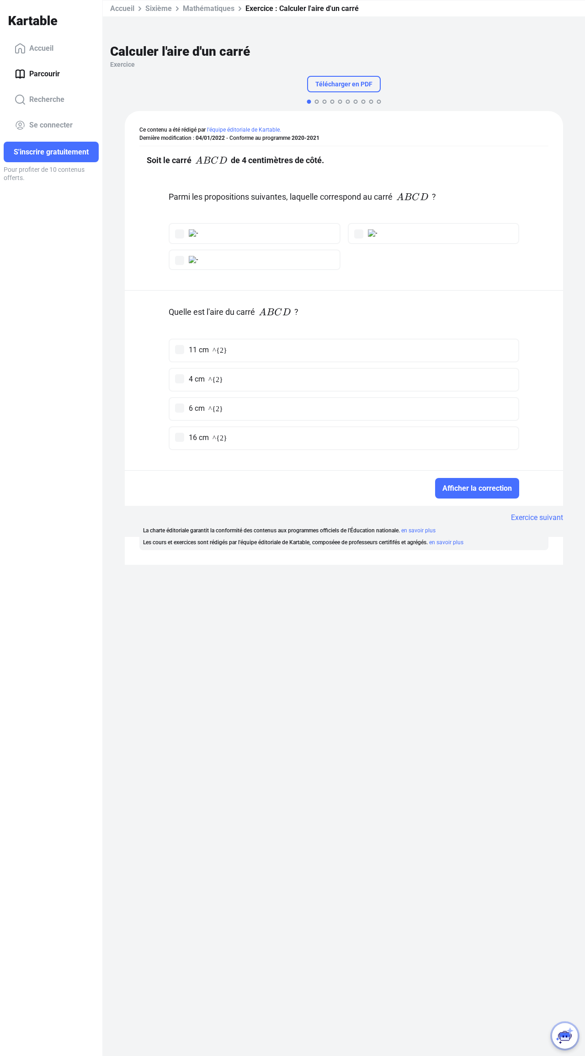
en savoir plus (418, 530)
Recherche (46, 99)
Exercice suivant (537, 517)
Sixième (158, 8)
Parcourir (44, 73)
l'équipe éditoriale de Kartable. (244, 130)
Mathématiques (208, 8)
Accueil (41, 48)
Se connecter (51, 125)
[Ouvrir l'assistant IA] (565, 1036)
